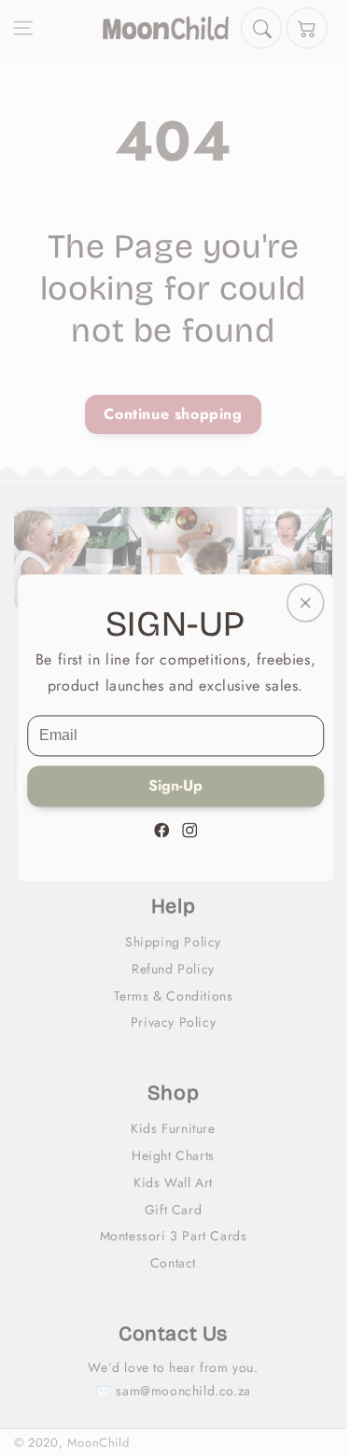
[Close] (304, 602)
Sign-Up (175, 786)
